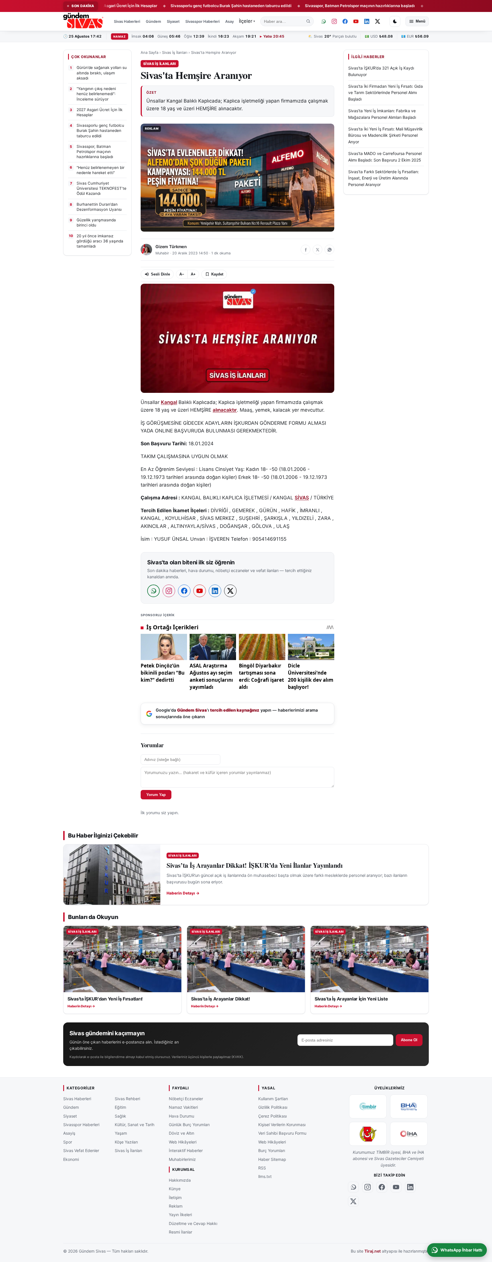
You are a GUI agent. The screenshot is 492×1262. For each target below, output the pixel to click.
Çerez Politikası (272, 1115)
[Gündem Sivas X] (377, 21)
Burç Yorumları (271, 1150)
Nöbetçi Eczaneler (186, 1098)
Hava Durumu (181, 1115)
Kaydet (217, 274)
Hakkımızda (180, 1179)
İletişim (175, 1197)
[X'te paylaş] (317, 249)
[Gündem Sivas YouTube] (355, 21)
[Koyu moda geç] (395, 21)
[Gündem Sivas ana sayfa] (83, 21)
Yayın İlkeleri (180, 1214)
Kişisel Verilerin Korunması (282, 1124)
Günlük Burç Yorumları (189, 1124)
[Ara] (308, 21)
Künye (175, 1188)
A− (181, 274)
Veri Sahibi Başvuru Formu (282, 1133)
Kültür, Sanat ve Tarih (134, 1124)
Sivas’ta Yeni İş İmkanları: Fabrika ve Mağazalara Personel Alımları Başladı (382, 114)
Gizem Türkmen (171, 246)
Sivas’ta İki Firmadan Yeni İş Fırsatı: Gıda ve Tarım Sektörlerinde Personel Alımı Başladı (385, 93)
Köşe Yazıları (126, 1142)
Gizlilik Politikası (272, 1107)
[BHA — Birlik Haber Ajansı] (409, 1106)
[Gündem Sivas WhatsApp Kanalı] (323, 21)
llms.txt (265, 1176)
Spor (67, 1142)
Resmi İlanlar (180, 1232)
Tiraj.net (372, 1251)
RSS (262, 1167)
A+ (193, 274)
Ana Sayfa (149, 52)
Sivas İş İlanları (174, 52)
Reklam (176, 1206)
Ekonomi (71, 1159)
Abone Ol (409, 1040)
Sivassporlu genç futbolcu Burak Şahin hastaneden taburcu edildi (191, 5)
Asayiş (231, 21)
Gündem (153, 21)
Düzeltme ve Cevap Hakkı (193, 1223)
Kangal (169, 402)
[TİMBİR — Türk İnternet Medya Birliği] (368, 1106)
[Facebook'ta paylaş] (305, 249)
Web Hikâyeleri (182, 1142)
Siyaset (173, 21)
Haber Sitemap (272, 1159)
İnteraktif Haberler (186, 1150)
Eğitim (120, 1107)
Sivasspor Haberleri (202, 21)
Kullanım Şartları (273, 1098)
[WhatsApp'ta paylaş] (329, 249)
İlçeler (247, 21)
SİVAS (302, 498)
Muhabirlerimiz (182, 1159)
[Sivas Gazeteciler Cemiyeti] (368, 1134)
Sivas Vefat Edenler (81, 1150)
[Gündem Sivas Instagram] (334, 21)
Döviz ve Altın (181, 1133)
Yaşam (121, 1133)
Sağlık (120, 1115)
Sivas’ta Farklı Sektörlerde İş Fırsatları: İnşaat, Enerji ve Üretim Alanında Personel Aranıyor (383, 178)
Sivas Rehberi (127, 1098)
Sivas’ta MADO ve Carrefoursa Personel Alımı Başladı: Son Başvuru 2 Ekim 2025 (385, 156)
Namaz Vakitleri (183, 1107)
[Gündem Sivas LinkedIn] (366, 21)
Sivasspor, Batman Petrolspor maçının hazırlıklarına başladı (320, 5)
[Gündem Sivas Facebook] (345, 21)
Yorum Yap (156, 795)
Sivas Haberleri (127, 21)
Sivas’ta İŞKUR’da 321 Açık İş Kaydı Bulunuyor (381, 71)
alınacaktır (225, 410)
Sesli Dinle (160, 274)
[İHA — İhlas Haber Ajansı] (409, 1134)
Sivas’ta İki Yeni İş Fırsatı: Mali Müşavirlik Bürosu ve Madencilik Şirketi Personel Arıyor (385, 135)
